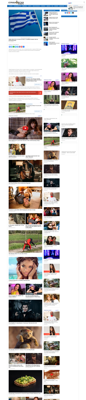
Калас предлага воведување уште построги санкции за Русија (54, 43)
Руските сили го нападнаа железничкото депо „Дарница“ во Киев (54, 33)
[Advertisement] (69, 24)
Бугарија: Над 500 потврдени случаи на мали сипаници (54, 38)
